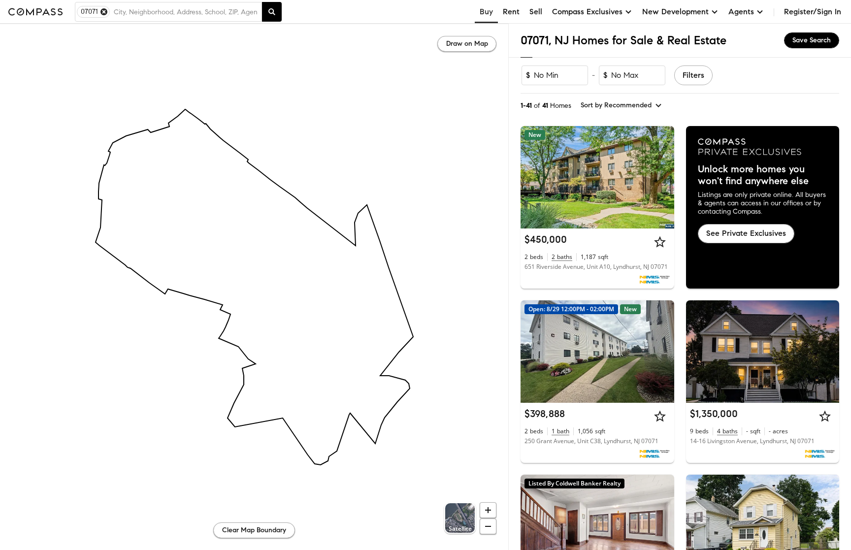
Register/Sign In (812, 11)
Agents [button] (741, 11)
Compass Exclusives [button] (587, 11)
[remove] (104, 12)
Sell (535, 11)
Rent (511, 11)
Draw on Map (467, 43)
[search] (272, 12)
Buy (486, 11)
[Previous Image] (532, 177)
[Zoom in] (488, 510)
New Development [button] (675, 11)
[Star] (660, 241)
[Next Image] (662, 177)
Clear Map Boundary (254, 530)
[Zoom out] (488, 526)
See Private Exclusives (746, 233)
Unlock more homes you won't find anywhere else (753, 175)
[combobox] (186, 11)
